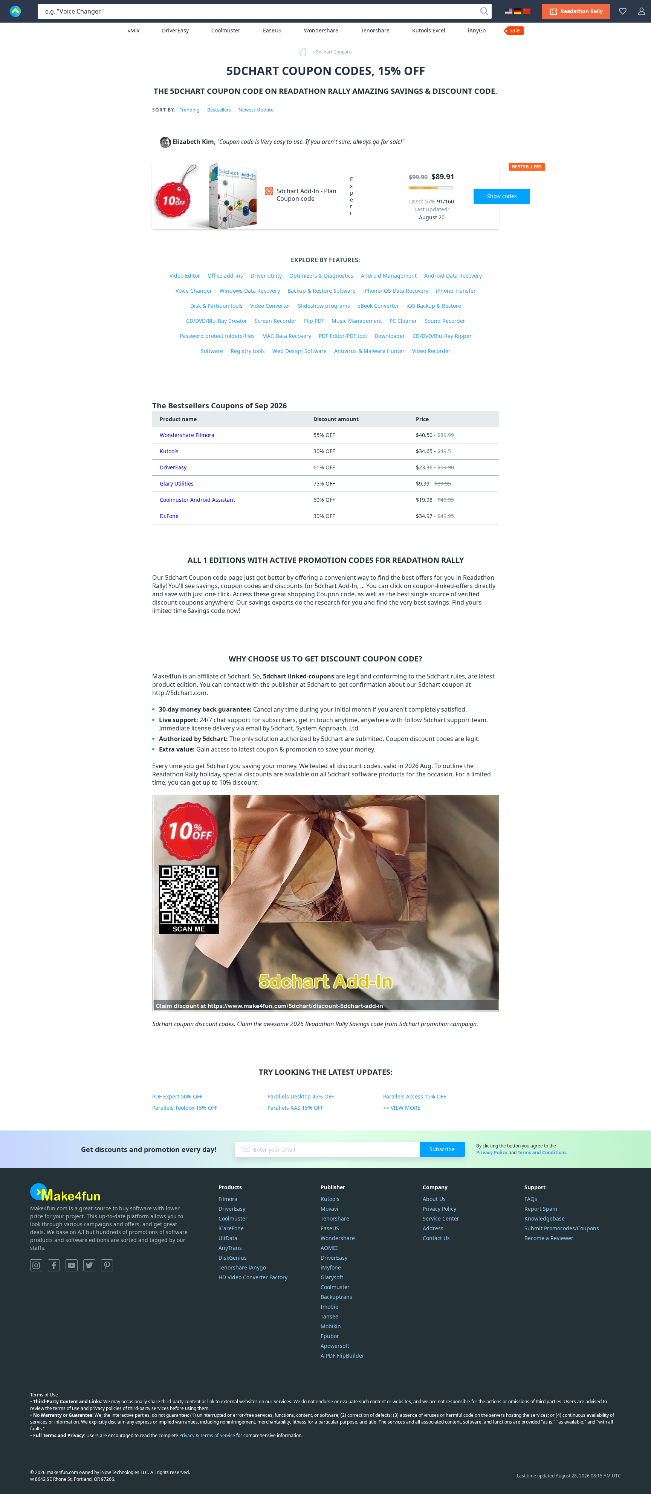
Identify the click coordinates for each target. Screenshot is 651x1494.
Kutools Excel (428, 30)
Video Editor (185, 275)
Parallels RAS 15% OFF (295, 1107)
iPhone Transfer (456, 290)
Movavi (329, 1208)
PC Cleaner (403, 320)
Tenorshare (375, 30)
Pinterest (107, 1265)
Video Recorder (431, 350)
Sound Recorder (445, 320)
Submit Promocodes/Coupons (561, 1228)
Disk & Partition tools (216, 305)
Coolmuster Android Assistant (197, 499)
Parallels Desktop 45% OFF (300, 1096)
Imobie (329, 1306)
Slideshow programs (324, 305)
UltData (228, 1238)
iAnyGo (477, 30)
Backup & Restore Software (321, 290)
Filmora (228, 1198)
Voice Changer (194, 290)
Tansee (329, 1316)
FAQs (530, 1198)
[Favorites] (622, 11)
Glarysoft (332, 1277)
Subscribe (442, 1149)
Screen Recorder (275, 320)
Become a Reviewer (548, 1238)
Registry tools (248, 350)
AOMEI (329, 1247)
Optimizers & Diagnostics (321, 275)
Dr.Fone (169, 515)
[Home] (305, 52)
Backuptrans (336, 1296)
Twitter (89, 1265)
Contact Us (436, 1238)
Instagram (36, 1265)
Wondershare (321, 30)
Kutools (169, 451)
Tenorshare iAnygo (242, 1267)
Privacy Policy (491, 1152)
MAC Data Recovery (286, 335)
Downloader (389, 335)
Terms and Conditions (542, 1152)
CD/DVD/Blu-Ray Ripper (442, 335)
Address (433, 1228)
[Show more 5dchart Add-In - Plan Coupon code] (205, 196)
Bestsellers (219, 109)
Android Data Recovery (453, 275)
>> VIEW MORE (401, 1107)
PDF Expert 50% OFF (177, 1096)
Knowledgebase (544, 1218)
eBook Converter (378, 305)
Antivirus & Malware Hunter (369, 350)
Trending (190, 109)
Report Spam (540, 1208)
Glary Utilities (177, 483)
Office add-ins (225, 275)
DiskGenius (233, 1257)
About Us (434, 1198)
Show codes (502, 196)
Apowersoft (335, 1345)
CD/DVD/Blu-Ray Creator (216, 320)
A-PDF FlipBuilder (342, 1355)
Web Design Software (299, 350)
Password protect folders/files (217, 335)
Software (212, 350)
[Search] (484, 11)
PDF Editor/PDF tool (343, 335)
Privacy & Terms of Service (207, 1435)
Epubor (330, 1336)
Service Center (441, 1218)
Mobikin (331, 1326)
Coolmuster (225, 30)
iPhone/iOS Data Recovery (395, 290)
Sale (514, 30)
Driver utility (266, 275)
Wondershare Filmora (187, 434)
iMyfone (331, 1267)
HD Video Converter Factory (253, 1277)
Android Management (389, 275)
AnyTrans (230, 1247)
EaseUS (272, 30)
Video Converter (270, 305)
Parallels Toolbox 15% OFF (184, 1107)
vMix (133, 30)
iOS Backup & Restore (433, 305)
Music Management (357, 320)
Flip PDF (314, 320)
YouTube (72, 1265)
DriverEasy (175, 30)
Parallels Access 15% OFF (414, 1096)
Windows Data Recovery (250, 290)
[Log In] (641, 11)
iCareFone (231, 1228)
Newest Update (256, 109)
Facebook (54, 1265)
